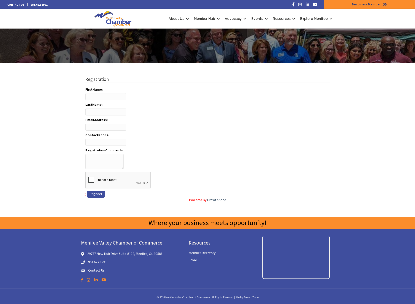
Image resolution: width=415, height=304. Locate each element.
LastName (93, 104)
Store (193, 260)
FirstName (93, 89)
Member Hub (204, 19)
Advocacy (233, 19)
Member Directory (202, 253)
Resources (281, 19)
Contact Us (15, 4)
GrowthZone (216, 200)
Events (257, 19)
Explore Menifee (314, 19)
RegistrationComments (104, 150)
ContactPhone (97, 135)
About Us (176, 19)
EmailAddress (96, 120)
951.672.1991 (39, 4)
